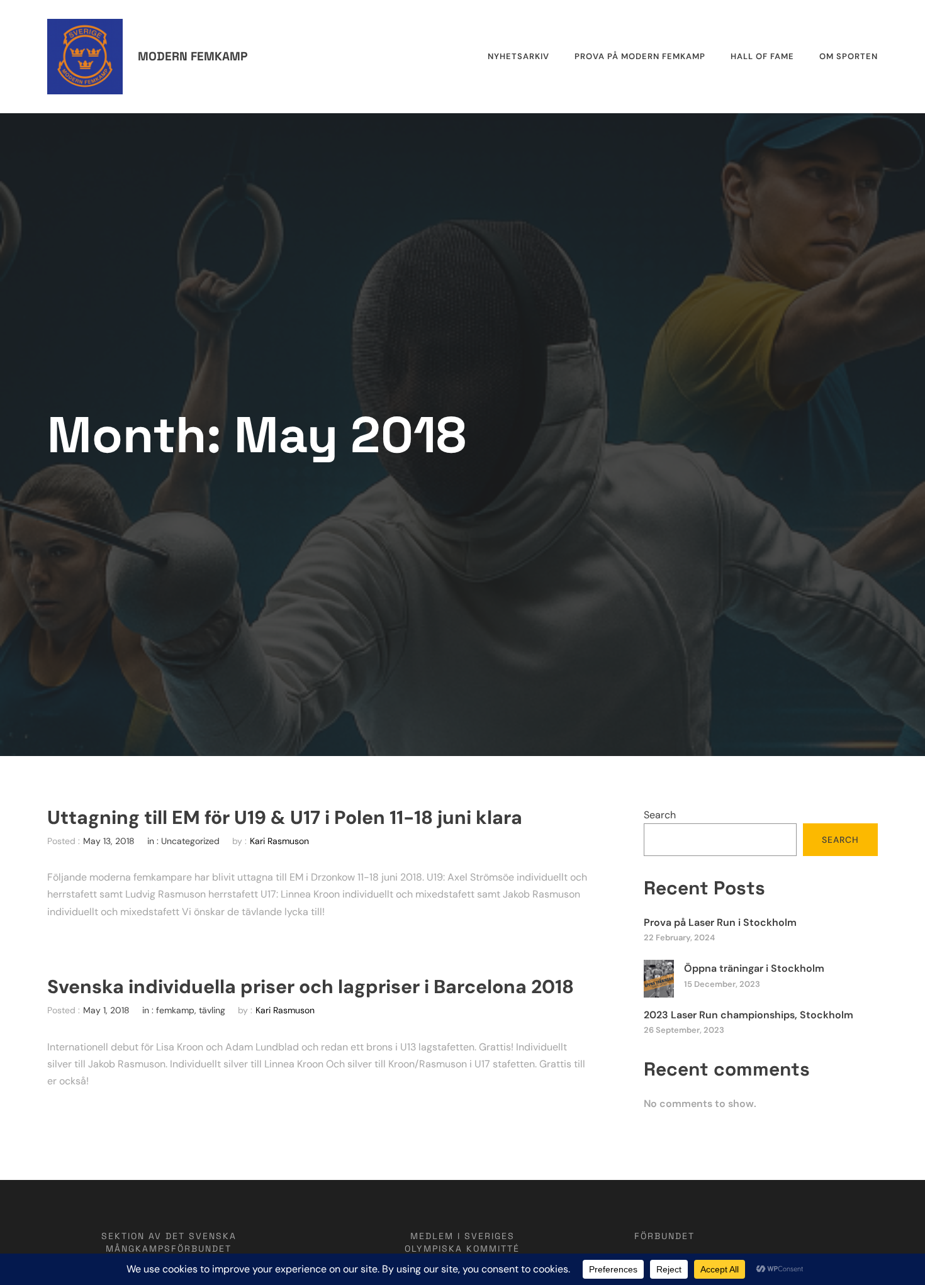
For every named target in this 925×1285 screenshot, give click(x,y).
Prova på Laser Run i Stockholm (720, 922)
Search (660, 814)
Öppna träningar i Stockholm (754, 968)
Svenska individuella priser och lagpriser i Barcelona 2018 (310, 987)
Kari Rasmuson (279, 841)
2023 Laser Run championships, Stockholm (748, 1014)
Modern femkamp (192, 56)
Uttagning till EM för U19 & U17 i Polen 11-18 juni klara (284, 817)
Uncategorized (190, 841)
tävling (212, 1010)
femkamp (175, 1010)
